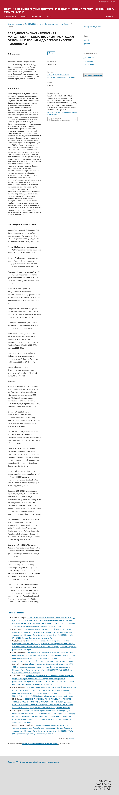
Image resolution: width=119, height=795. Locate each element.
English (86, 40)
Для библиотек (88, 65)
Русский (86, 44)
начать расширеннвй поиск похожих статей (40, 744)
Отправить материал (93, 75)
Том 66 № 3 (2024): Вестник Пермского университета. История (47, 24)
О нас (47, 16)
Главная (11, 24)
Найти (110, 16)
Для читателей (88, 58)
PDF (52, 53)
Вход (113, 2)
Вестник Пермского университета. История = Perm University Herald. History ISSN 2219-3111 (59, 10)
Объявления (36, 16)
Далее (71, 739)
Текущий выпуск (10, 16)
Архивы (24, 16)
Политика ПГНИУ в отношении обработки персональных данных (34, 762)
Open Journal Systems (92, 27)
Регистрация (104, 2)
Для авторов (88, 61)
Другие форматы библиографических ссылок (59, 119)
